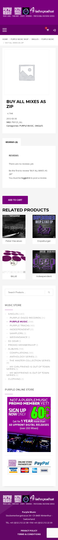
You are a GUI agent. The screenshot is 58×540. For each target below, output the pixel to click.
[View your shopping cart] (47, 30)
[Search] (49, 292)
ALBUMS (13, 348)
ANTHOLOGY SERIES (22, 356)
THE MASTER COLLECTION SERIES (30, 360)
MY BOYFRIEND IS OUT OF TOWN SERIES (27, 374)
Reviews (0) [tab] (12, 142)
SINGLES (39, 125)
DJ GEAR (13, 341)
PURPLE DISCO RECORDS (25, 317)
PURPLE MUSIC (26, 125)
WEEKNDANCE (19, 337)
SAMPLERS (16, 333)
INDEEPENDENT (19, 329)
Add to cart (15, 200)
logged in (25, 177)
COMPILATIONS (19, 352)
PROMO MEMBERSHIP (22, 344)
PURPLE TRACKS (20, 325)
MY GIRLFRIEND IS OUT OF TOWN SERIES (28, 367)
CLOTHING (14, 378)
